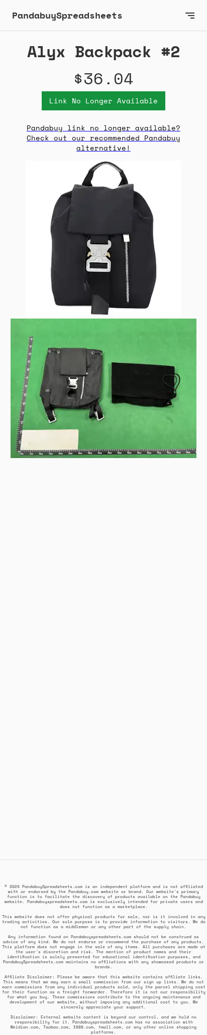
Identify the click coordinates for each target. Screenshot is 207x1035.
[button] (190, 15)
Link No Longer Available (103, 100)
